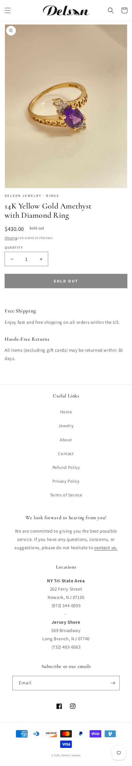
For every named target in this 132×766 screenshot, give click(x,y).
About (66, 439)
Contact (66, 453)
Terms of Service (66, 495)
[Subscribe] (112, 683)
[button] (7, 10)
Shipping (11, 238)
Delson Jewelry (71, 755)
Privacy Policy (65, 481)
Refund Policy (66, 467)
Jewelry (66, 425)
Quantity (14, 247)
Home (66, 412)
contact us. (106, 547)
